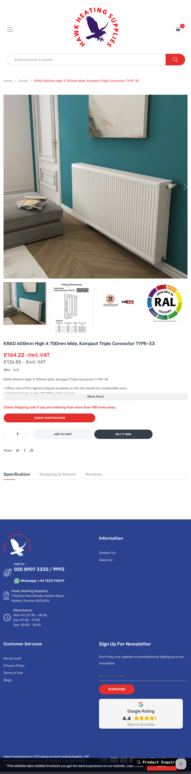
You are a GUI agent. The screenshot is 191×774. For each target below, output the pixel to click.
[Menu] (13, 29)
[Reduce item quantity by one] (9, 434)
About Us (106, 560)
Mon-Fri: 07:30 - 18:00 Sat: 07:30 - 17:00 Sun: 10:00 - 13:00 (30, 620)
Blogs (7, 680)
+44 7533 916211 (51, 581)
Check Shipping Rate (49, 418)
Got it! (161, 766)
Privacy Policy (14, 666)
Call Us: (19, 564)
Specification (16, 474)
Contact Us (107, 553)
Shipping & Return (57, 474)
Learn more (134, 766)
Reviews (93, 474)
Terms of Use (13, 673)
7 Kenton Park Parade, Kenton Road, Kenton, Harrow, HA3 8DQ (37, 598)
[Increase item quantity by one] (25, 434)
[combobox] (86, 59)
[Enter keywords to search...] (175, 59)
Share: (7, 450)
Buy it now (123, 434)
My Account (12, 658)
